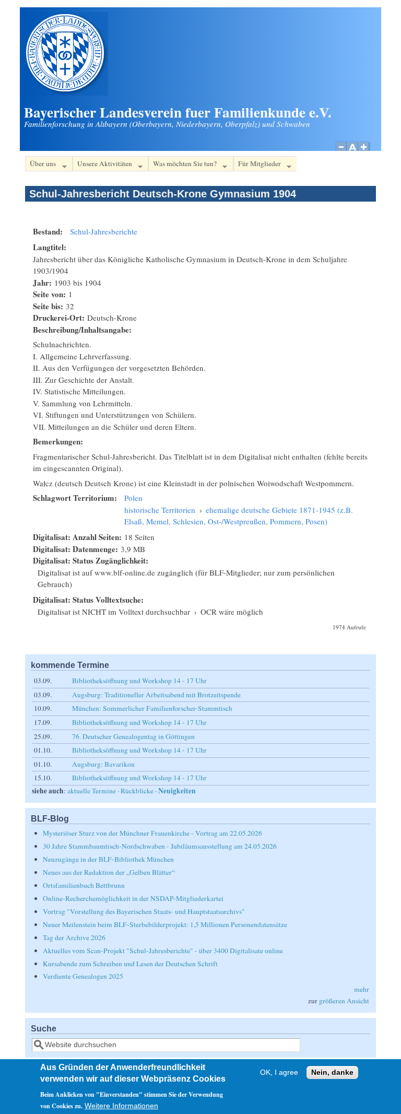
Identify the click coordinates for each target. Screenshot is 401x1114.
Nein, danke (332, 1072)
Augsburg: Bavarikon (103, 764)
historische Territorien (159, 510)
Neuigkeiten (177, 790)
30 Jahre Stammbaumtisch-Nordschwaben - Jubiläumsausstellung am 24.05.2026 (160, 846)
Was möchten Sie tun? (182, 165)
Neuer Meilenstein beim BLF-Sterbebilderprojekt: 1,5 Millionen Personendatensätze (165, 924)
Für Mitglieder (257, 165)
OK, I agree (279, 1072)
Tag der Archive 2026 (74, 937)
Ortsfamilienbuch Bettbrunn (84, 885)
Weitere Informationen (121, 1106)
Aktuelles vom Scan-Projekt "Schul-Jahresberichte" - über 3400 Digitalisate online (163, 950)
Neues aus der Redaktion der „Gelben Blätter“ (109, 872)
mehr (361, 989)
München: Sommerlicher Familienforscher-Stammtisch (152, 708)
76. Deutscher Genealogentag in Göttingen (133, 736)
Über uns (40, 165)
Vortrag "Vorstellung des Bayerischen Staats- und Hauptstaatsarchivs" (144, 911)
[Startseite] (66, 92)
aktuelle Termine (91, 790)
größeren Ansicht (344, 1000)
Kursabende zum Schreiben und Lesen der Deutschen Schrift (130, 963)
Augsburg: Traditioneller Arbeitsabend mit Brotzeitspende (156, 694)
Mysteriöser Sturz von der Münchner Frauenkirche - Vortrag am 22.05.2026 (152, 833)
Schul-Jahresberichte (103, 231)
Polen (133, 497)
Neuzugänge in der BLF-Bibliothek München (108, 859)
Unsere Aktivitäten (102, 165)
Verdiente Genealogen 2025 (83, 976)
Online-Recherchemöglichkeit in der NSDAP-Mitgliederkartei (133, 898)
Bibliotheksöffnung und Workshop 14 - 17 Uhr (139, 680)
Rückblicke (137, 790)
